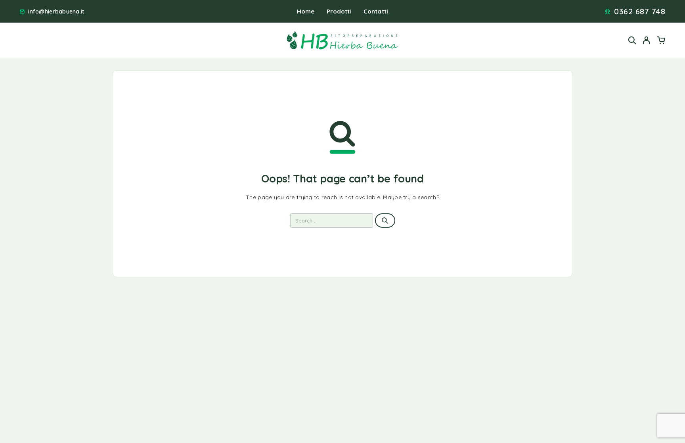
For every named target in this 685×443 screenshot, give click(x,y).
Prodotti (339, 11)
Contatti (376, 11)
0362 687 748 (639, 11)
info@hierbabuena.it (56, 11)
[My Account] (646, 40)
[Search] (632, 40)
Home (306, 11)
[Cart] (661, 41)
